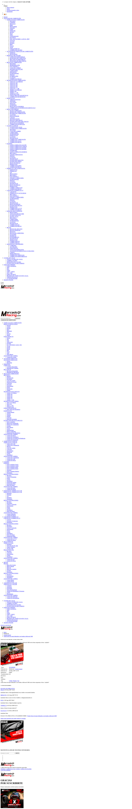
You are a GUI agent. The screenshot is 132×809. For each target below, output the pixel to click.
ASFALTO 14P (13, 83)
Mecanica (9, 475)
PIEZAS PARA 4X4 (9, 550)
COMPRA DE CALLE (15, 141)
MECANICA (13, 153)
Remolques (9, 472)
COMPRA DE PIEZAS (15, 79)
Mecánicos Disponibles (12, 371)
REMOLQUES (13, 164)
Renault (8, 328)
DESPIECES (13, 236)
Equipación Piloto (11, 536)
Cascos (8, 428)
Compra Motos (10, 580)
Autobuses (9, 587)
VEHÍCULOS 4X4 (8, 543)
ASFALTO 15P (13, 84)
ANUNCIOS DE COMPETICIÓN (12, 18)
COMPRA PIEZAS (14, 242)
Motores (9, 376)
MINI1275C (4, 695)
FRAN (2, 690)
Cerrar (5, 6)
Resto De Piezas (11, 485)
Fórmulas (9, 494)
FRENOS (12, 74)
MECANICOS (7, 369)
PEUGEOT (13, 21)
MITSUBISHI (13, 26)
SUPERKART (13, 150)
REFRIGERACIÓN (15, 65)
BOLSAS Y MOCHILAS (16, 120)
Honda (8, 349)
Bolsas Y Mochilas (11, 431)
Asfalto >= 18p (10, 400)
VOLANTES (13, 102)
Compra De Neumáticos (12, 437)
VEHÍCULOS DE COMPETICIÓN (16, 19)
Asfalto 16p (9, 397)
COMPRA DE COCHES (16, 50)
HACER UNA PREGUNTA (8, 688)
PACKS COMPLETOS (15, 110)
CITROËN (12, 22)
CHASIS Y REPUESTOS (16, 154)
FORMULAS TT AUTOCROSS (18, 193)
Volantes (9, 415)
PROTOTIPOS (13, 174)
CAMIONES (13, 245)
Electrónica (9, 379)
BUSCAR (18, 318)
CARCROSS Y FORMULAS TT (12, 518)
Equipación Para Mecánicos (13, 433)
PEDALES (12, 103)
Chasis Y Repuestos (11, 477)
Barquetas (9, 493)
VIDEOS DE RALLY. (12, 277)
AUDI (11, 47)
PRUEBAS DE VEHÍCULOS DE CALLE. (17, 275)
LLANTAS (12, 77)
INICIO (5, 17)
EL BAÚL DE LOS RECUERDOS (15, 263)
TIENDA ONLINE (8, 280)
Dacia (8, 351)
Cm (7, 496)
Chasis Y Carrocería (11, 504)
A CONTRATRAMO (12, 278)
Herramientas (10, 594)
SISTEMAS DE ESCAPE (16, 69)
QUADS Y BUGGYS (15, 215)
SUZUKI (12, 41)
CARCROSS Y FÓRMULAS (11, 517)
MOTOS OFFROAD (15, 230)
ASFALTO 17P (13, 87)
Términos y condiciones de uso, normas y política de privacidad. (16, 769)
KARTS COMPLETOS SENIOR (18, 149)
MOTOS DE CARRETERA (17, 233)
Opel (8, 340)
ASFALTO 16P (13, 85)
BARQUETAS (13, 169)
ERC (8, 269)
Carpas (8, 592)
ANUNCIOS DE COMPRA (11, 355)
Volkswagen (10, 342)
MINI (11, 44)
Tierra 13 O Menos (11, 402)
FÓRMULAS (13, 171)
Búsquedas (9, 362)
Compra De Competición (13, 457)
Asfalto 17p (9, 398)
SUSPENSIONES (14, 73)
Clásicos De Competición (13, 445)
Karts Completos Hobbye (13, 471)
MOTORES (13, 63)
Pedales (8, 416)
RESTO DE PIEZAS (15, 163)
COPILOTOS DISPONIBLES (17, 57)
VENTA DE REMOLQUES (17, 249)
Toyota (8, 346)
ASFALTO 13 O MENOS (16, 81)
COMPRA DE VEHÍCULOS (17, 255)
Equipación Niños (11, 483)
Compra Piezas (10, 581)
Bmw (8, 329)
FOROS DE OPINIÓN (9, 264)
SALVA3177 (4, 710)
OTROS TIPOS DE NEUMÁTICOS (19, 95)
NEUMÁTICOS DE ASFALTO (12, 391)
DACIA (12, 46)
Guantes (9, 426)
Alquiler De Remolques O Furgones (15, 591)
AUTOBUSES (13, 247)
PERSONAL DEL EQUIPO (14, 55)
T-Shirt (10, 680)
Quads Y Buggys (11, 547)
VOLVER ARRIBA (6, 770)
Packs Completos (11, 422)
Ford (8, 332)
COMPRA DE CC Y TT (16, 208)
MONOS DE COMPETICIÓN (17, 112)
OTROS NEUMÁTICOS (10, 408)
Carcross (9, 519)
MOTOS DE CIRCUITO (16, 229)
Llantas (8, 390)
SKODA (12, 32)
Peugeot (9, 325)
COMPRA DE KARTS (15, 165)
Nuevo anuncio (10, 7)
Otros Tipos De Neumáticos (13, 409)
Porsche (9, 333)
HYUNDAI (13, 37)
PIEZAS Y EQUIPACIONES (11, 474)
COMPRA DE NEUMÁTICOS (17, 96)
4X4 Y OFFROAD (8, 541)
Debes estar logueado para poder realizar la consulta (13, 718)
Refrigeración (10, 378)
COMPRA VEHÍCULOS (16, 187)
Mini (8, 350)
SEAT (11, 33)
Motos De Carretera (11, 569)
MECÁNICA (13, 175)
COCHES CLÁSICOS (12, 125)
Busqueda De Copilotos (12, 368)
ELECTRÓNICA (14, 66)
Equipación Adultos (11, 482)
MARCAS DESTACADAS (10, 324)
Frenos (8, 387)
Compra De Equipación (12, 439)
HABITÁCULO (11, 98)
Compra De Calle (11, 459)
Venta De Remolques (12, 589)
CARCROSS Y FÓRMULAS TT (15, 190)
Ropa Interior (10, 427)
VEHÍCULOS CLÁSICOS (10, 441)
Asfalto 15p (9, 395)
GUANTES (13, 114)
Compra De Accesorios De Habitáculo (16, 438)
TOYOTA (12, 40)
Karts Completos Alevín (12, 464)
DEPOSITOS (13, 72)
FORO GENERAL (11, 266)
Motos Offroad (10, 566)
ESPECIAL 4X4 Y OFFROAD (14, 211)
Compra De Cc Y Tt (11, 539)
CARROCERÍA (14, 70)
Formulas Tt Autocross (12, 521)
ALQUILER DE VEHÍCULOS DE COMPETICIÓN (20, 51)
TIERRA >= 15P (14, 92)
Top (18, 680)
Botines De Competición (13, 424)
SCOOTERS (13, 234)
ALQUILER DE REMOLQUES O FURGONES (22, 251)
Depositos (9, 384)
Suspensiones (10, 386)
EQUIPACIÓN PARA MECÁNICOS (19, 121)
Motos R (9, 567)
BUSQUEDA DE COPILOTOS (18, 58)
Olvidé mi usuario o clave (13, 10)
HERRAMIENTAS (14, 253)
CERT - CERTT (11, 271)
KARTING (9, 143)
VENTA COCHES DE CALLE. (15, 259)
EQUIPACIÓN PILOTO (16, 205)
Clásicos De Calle (11, 444)
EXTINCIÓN (13, 105)
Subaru (8, 338)
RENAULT (13, 24)
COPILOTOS (7, 365)
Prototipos (9, 497)
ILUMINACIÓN (14, 76)
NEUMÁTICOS (14, 138)
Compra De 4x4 (11, 559)
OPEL (11, 35)
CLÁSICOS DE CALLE (16, 127)
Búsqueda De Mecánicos (13, 372)
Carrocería (9, 383)
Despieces (9, 574)
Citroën (8, 327)
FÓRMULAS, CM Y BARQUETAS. (16, 168)
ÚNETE (17, 753)
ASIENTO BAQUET (15, 99)
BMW (11, 25)
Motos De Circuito (11, 565)
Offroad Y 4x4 (10, 406)
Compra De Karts (11, 488)
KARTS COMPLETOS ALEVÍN (18, 145)
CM (11, 172)
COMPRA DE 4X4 (14, 224)
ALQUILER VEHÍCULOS (10, 358)
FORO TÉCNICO (11, 274)
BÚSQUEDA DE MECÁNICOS (18, 61)
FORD (11, 29)
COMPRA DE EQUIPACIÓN (17, 124)
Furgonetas (9, 588)
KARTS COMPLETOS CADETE (18, 146)
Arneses (9, 413)
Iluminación (9, 389)
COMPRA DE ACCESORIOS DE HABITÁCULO (22, 108)
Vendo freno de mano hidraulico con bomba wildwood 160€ (18, 636)
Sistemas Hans (10, 430)
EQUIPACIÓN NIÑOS (15, 161)
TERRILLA (4, 705)
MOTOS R (12, 231)
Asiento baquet (7, 635)
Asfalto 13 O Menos (12, 393)
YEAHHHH (12, 667)
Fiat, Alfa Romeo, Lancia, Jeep (14, 344)
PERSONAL (7, 364)
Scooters (9, 570)
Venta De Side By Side (12, 545)
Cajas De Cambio (11, 380)
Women (15, 680)
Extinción (9, 417)
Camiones (9, 585)
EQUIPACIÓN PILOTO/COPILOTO (13, 420)
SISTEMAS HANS (14, 119)
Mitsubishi (9, 331)
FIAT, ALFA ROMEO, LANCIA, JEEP (19, 39)
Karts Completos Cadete (12, 466)
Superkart (9, 470)
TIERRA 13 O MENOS (16, 90)
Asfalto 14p (9, 394)
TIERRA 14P (13, 91)
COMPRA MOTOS (15, 241)
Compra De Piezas (11, 435)
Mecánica (9, 501)
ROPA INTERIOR (14, 116)
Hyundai (9, 343)
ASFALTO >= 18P (14, 88)
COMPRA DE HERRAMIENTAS (18, 256)
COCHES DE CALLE (9, 258)
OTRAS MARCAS (14, 48)
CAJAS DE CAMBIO (15, 68)
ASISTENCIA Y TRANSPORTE (15, 244)
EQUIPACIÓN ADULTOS (16, 160)
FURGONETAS (14, 248)
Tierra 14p (9, 404)
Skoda (8, 335)
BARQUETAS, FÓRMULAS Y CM (13, 490)
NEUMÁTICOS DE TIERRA (11, 401)
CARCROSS (13, 191)
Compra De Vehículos (12, 596)
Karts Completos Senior (12, 468)
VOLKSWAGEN (14, 36)
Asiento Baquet (10, 412)
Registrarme (10, 11)
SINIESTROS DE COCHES (14, 262)
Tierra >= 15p (10, 405)
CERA (8, 270)
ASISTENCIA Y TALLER (10, 583)
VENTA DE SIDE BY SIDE (17, 213)
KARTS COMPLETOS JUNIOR (18, 147)
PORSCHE (12, 30)
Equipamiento (10, 576)
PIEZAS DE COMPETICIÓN (14, 62)
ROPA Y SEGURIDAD (13, 109)
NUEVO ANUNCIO (6, 625)
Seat (8, 339)
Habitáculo (9, 452)
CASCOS (12, 117)
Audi (8, 353)
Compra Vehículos (11, 514)
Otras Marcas (10, 354)
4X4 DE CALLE (14, 216)
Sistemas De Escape (11, 382)
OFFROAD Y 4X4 (14, 94)
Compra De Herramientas (13, 598)
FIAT (2, 700)
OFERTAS (12, 52)
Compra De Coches (11, 357)
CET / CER (9, 273)
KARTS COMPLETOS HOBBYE (18, 152)
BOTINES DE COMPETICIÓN (18, 113)
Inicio (5, 632)
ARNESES (12, 101)
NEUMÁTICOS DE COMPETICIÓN (16, 80)
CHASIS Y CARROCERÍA (17, 178)
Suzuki (8, 347)
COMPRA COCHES (12, 260)
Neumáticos (9, 455)
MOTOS (9, 227)
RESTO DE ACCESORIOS (17, 106)
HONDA (12, 43)
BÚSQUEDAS (13, 54)
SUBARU (12, 28)
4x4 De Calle (10, 548)
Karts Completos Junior (12, 467)
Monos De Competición (12, 423)
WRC (8, 267)
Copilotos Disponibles (12, 366)
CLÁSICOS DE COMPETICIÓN (18, 128)
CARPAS (12, 252)
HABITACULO (8, 411)
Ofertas (8, 361)
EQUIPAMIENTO (14, 237)
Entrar (8, 8)
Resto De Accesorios (12, 419)
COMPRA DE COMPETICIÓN (18, 139)
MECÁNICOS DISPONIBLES (17, 59)
